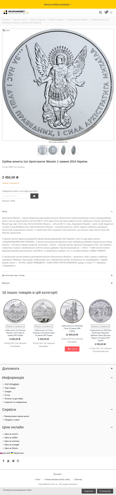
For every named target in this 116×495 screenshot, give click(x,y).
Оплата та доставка (14, 398)
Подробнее (88, 491)
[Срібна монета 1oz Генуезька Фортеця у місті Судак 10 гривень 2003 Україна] (15, 311)
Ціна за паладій (12, 444)
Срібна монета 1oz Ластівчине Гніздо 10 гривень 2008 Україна (72, 328)
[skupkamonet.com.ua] (16, 12)
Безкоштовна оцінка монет (17, 416)
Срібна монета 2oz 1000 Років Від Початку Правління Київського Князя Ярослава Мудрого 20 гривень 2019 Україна (100, 335)
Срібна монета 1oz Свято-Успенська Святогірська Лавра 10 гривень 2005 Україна (43, 332)
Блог (38, 479)
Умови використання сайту (57, 479)
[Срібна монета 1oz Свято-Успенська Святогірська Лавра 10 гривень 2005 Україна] (44, 311)
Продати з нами (12, 420)
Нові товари (10, 388)
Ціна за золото (11, 434)
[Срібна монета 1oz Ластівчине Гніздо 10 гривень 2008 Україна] (72, 311)
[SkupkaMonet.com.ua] (111, 12)
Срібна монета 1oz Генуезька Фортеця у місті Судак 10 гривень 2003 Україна (15, 332)
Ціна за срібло (11, 437)
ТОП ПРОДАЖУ (12, 384)
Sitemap (78, 479)
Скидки (8, 391)
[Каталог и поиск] (100, 12)
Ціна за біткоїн (11, 448)
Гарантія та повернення (16, 402)
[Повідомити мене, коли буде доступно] (34, 196)
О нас (7, 395)
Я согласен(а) (105, 491)
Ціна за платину (12, 441)
